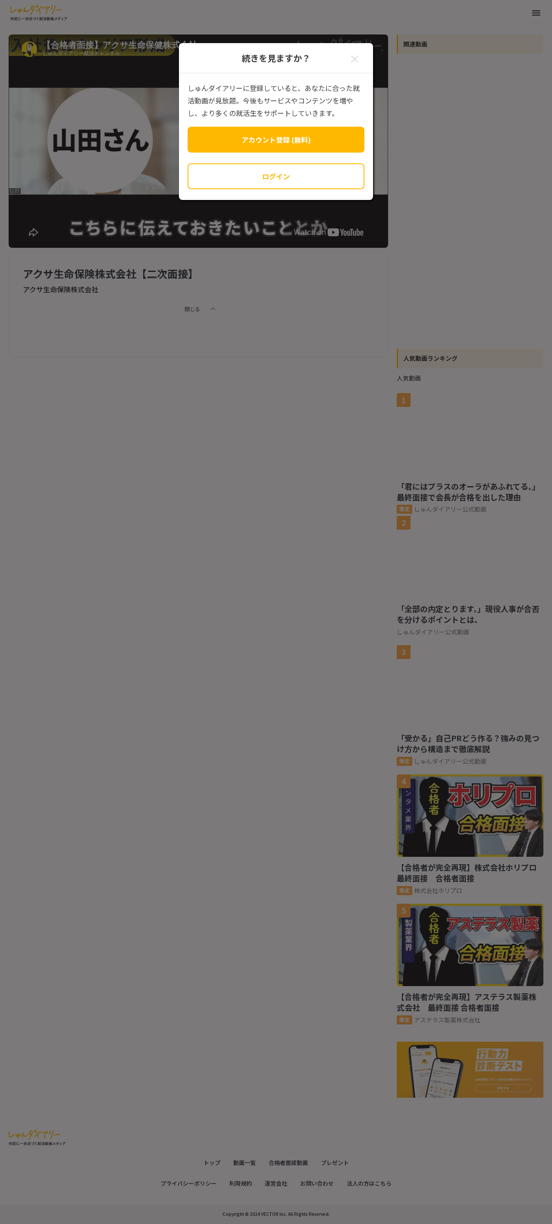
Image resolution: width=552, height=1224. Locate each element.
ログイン (276, 176)
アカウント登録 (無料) (276, 139)
